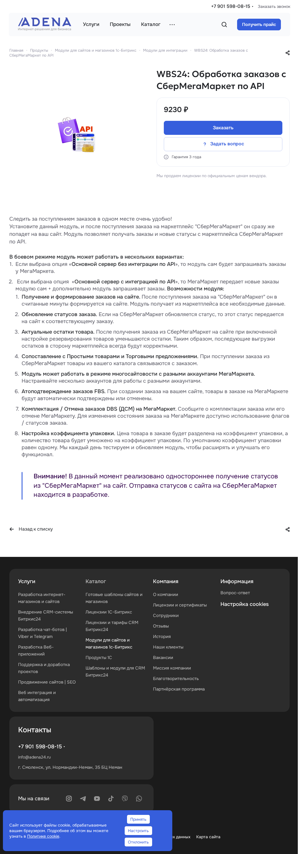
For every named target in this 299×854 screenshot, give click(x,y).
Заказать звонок (274, 6)
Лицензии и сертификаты (180, 605)
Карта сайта (208, 836)
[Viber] (125, 798)
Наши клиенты (168, 647)
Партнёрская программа (179, 689)
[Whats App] (139, 798)
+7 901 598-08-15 (230, 6)
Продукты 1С (99, 657)
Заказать (223, 128)
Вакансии (163, 657)
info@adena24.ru (34, 757)
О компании (165, 594)
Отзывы (161, 626)
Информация (236, 581)
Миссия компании (172, 668)
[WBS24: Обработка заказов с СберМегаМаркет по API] (77, 135)
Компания (165, 581)
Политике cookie (43, 836)
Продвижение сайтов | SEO (47, 682)
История (162, 636)
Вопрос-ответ (235, 593)
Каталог (96, 581)
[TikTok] (111, 798)
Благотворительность (176, 679)
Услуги (26, 581)
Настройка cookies (244, 604)
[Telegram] (83, 798)
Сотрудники (166, 615)
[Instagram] (69, 798)
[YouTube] (97, 798)
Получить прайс (259, 24)
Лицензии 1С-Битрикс (109, 612)
